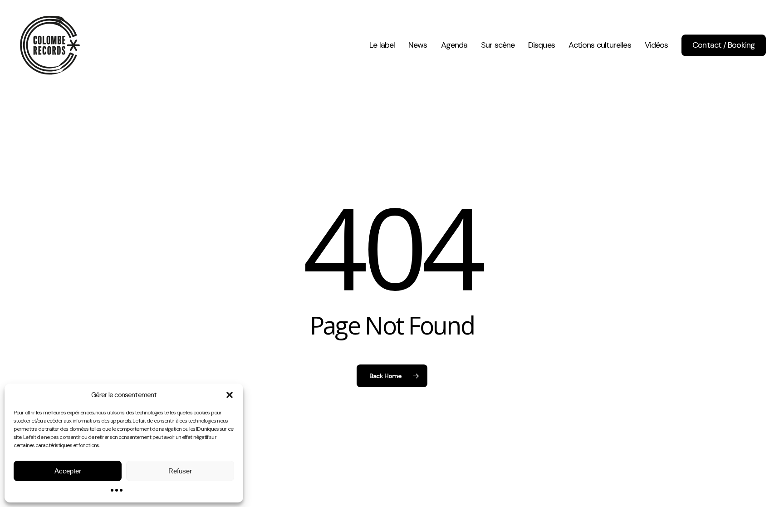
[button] (229, 394)
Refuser (180, 471)
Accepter (67, 471)
